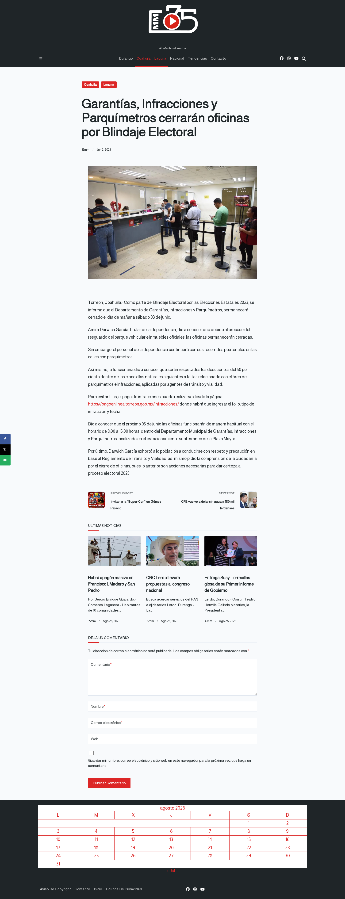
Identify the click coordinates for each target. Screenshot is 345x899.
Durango (126, 58)
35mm (85, 149)
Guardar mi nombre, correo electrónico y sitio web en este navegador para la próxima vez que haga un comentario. (169, 763)
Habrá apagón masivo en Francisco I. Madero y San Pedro (111, 584)
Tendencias (197, 58)
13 (171, 839)
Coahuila (144, 58)
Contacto (218, 58)
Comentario (101, 664)
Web (94, 739)
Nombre (98, 706)
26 (133, 855)
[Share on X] (5, 449)
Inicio (98, 889)
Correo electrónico (107, 723)
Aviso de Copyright (55, 889)
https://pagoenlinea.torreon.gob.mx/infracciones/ (133, 404)
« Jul (170, 870)
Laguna (160, 58)
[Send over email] (5, 460)
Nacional (177, 58)
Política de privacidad (124, 889)
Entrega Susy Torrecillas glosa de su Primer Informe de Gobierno (229, 584)
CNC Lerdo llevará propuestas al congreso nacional (168, 584)
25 (96, 855)
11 (96, 839)
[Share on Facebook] (5, 439)
